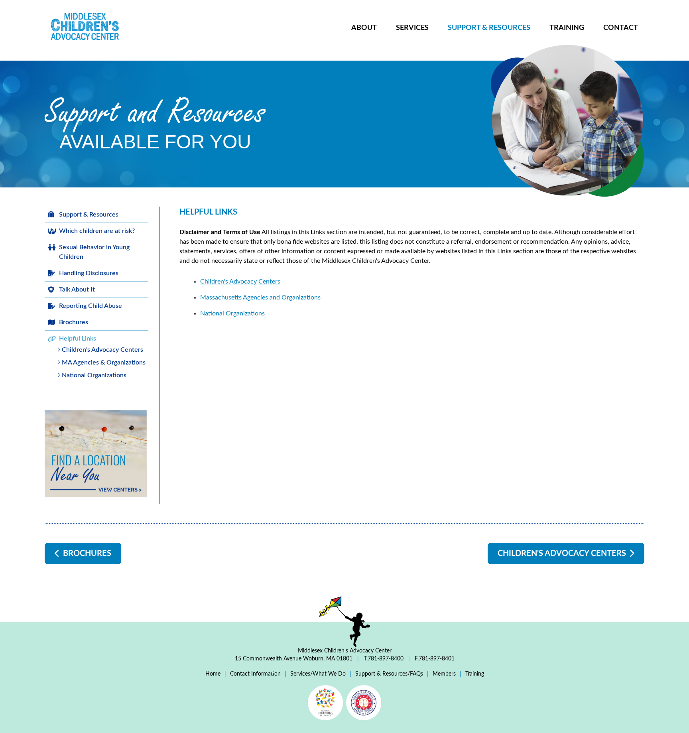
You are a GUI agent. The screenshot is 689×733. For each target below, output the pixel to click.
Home (212, 674)
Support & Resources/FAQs (389, 674)
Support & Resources (489, 28)
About (364, 28)
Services (412, 28)
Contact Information (255, 674)
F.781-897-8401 (434, 659)
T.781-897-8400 (383, 659)
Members (444, 674)
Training (566, 28)
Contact (620, 28)
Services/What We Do (318, 674)
